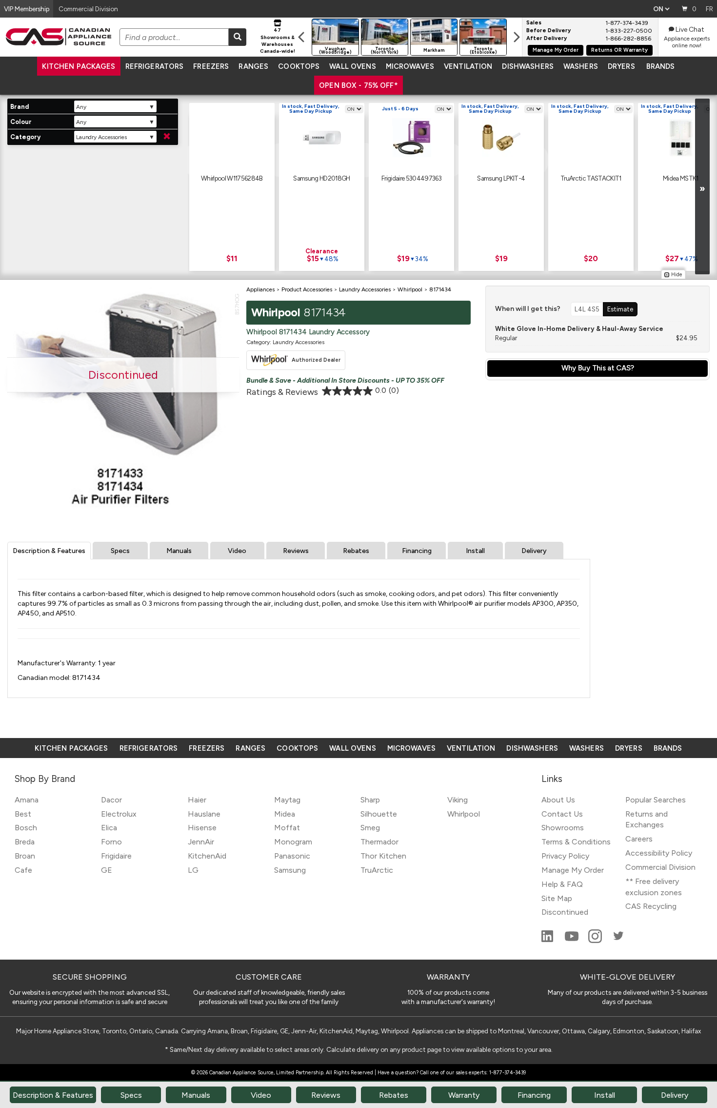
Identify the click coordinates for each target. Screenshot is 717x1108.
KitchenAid (207, 856)
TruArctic (376, 870)
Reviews (296, 551)
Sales (533, 23)
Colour (21, 121)
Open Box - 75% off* (358, 85)
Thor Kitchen (383, 856)
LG (193, 870)
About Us (558, 799)
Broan (25, 856)
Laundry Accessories (101, 137)
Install (475, 551)
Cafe (23, 870)
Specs (120, 551)
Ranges (253, 66)
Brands (660, 66)
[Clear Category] (167, 137)
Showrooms (562, 827)
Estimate (620, 309)
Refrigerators (154, 66)
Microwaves (410, 66)
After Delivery (546, 38)
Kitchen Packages (78, 66)
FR (709, 9)
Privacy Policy (565, 856)
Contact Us (562, 814)
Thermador (379, 841)
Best (23, 814)
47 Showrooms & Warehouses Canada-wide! (277, 40)
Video (237, 551)
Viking (457, 799)
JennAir (201, 841)
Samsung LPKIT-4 (501, 178)
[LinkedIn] (548, 940)
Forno (111, 841)
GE (106, 870)
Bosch (26, 827)
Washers (580, 66)
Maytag (287, 799)
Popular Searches (655, 799)
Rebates (356, 551)
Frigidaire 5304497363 (411, 178)
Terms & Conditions (576, 841)
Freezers (211, 66)
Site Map (556, 898)
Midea (284, 814)
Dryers (621, 66)
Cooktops (298, 66)
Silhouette (378, 814)
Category (25, 137)
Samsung (290, 870)
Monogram (293, 841)
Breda (25, 841)
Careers (639, 838)
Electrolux (119, 814)
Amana (27, 799)
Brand (19, 106)
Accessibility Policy (658, 853)
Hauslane (204, 814)
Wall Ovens (352, 66)
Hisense (202, 827)
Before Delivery (548, 31)
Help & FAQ (562, 884)
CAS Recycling (651, 906)
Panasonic (292, 856)
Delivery (534, 551)
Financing (417, 551)
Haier (197, 799)
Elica (109, 827)
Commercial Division (660, 867)
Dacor (111, 799)
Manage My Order (555, 50)
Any (81, 106)
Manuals (179, 551)
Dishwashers (527, 66)
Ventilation (468, 66)
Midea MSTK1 (680, 178)
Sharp (370, 799)
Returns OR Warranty (619, 50)
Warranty (463, 1095)
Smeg (370, 827)
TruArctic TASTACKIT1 (590, 178)
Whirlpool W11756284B (232, 178)
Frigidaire (116, 856)
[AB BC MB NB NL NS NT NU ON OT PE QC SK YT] (661, 9)
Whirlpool (463, 814)
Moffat (287, 827)
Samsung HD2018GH (321, 178)
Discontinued (564, 912)
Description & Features (49, 551)
